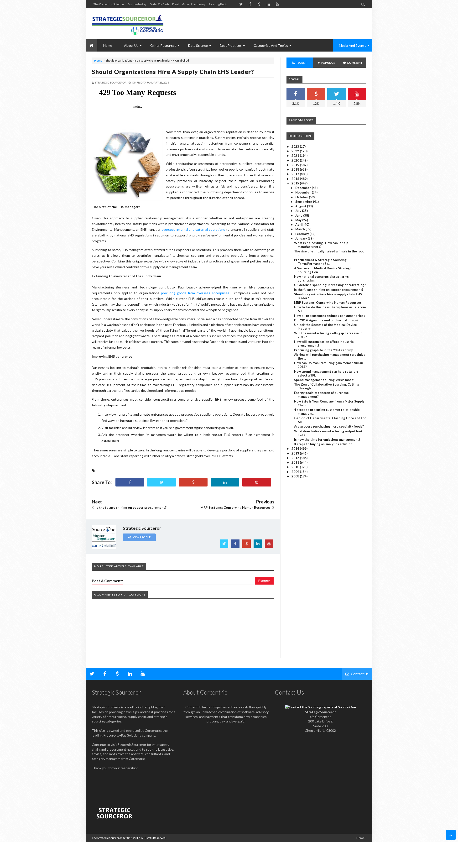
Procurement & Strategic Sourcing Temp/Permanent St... (320, 262)
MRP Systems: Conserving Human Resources (328, 302)
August (301, 206)
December (303, 188)
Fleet (175, 4)
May (298, 220)
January (301, 238)
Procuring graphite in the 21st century (323, 350)
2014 (295, 448)
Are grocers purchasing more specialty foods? (329, 426)
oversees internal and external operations (193, 229)
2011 (295, 462)
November (303, 192)
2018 (295, 169)
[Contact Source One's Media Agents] (320, 707)
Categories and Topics (271, 45)
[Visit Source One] (193, 482)
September (304, 202)
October (302, 197)
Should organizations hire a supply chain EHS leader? (173, 71)
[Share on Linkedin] (225, 482)
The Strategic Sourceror (107, 838)
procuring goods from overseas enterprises (195, 293)
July (298, 211)
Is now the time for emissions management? (327, 439)
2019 (295, 165)
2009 (295, 472)
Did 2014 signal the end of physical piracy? (326, 320)
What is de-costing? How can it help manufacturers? (321, 245)
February (302, 234)
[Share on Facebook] (129, 482)
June (299, 215)
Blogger (264, 581)
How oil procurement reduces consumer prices (329, 316)
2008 (295, 476)
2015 (295, 183)
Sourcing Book (217, 4)
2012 (295, 458)
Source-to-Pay (137, 4)
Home (98, 60)
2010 (295, 467)
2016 (295, 179)
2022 (295, 151)
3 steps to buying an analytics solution (323, 444)
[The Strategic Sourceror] (127, 24)
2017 (295, 174)
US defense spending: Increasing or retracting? (330, 285)
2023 (295, 146)
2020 (295, 160)
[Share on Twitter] (161, 482)
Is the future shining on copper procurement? (328, 290)
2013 (295, 453)
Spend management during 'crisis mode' (324, 380)
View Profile (141, 537)
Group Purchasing (193, 4)
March (300, 229)
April (299, 224)
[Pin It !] (256, 482)
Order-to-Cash (159, 4)
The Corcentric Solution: (109, 4)
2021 (295, 155)
